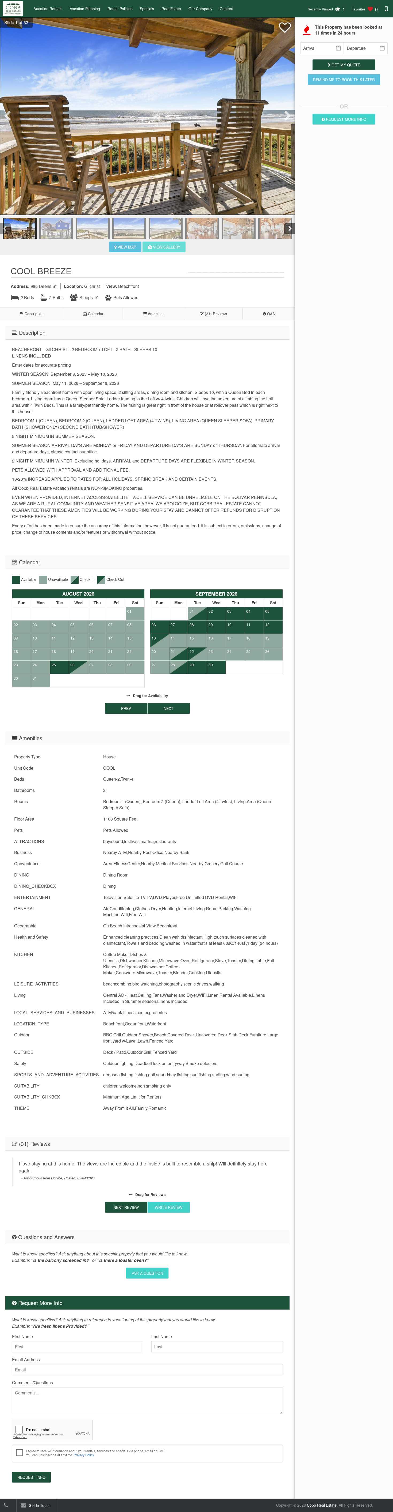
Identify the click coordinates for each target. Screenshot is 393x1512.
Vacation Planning (85, 8)
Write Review (168, 1207)
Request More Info (345, 119)
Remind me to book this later (344, 79)
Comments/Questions (32, 1382)
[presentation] (8, 116)
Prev (126, 708)
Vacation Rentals (48, 8)
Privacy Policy (84, 1455)
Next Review (126, 1207)
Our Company (200, 8)
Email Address (26, 1359)
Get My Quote (345, 64)
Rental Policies (119, 8)
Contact (226, 8)
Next (169, 708)
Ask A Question (147, 1273)
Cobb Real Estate (322, 1505)
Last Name (161, 1336)
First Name (22, 1336)
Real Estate (171, 8)
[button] (14, 22)
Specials (147, 8)
